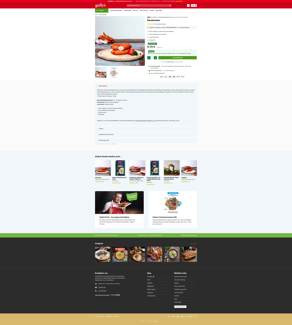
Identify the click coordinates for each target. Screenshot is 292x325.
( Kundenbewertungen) (160, 24)
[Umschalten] (97, 85)
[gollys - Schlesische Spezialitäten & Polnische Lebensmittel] (102, 5)
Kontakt (152, 10)
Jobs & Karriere (144, 10)
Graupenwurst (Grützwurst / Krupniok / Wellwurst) (178, 178)
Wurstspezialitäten (103, 14)
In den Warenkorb (178, 57)
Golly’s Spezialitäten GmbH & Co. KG (145, 120)
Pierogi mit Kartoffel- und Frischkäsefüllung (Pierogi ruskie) (195, 179)
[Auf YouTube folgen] (119, 295)
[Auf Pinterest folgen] (117, 295)
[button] (188, 5)
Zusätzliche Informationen (106, 134)
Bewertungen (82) (104, 140)
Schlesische (139, 177)
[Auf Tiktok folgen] (115, 295)
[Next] (142, 41)
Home (96, 14)
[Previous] (98, 41)
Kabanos (121, 177)
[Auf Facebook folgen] (111, 295)
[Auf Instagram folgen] (113, 295)
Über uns (135, 10)
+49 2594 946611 (102, 290)
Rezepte (160, 10)
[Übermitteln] (170, 5)
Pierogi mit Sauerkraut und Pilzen (160, 178)
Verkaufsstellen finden (116, 10)
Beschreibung (103, 86)
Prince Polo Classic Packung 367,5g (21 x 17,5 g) (109, 178)
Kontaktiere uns (102, 287)
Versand (156, 321)
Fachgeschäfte (127, 10)
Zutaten (101, 128)
